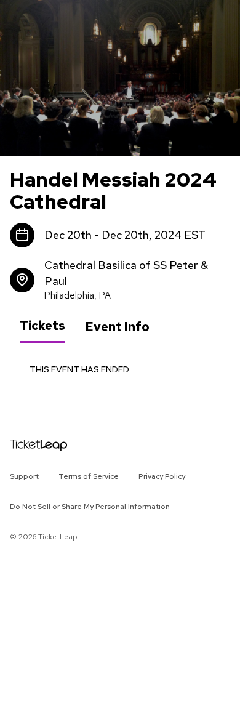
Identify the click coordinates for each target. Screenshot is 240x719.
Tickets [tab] (42, 326)
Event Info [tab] (117, 327)
